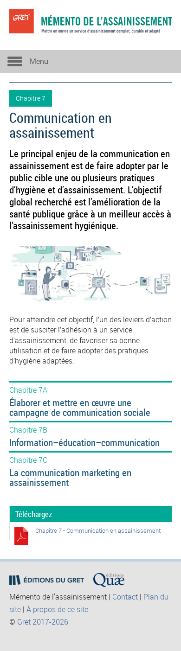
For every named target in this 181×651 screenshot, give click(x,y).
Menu (39, 61)
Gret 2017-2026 (42, 622)
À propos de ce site (57, 609)
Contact (125, 597)
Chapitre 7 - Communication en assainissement (98, 530)
